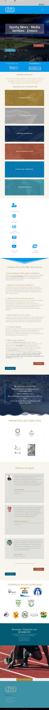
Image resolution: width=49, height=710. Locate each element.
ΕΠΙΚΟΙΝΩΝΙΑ (10, 50)
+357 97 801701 (9, 0)
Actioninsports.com (17, 358)
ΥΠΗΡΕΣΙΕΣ (39, 45)
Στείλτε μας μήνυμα (20, 0)
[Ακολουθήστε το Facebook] (39, 4)
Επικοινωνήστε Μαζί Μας (24, 679)
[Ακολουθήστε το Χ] (41, 4)
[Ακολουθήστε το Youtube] (43, 4)
